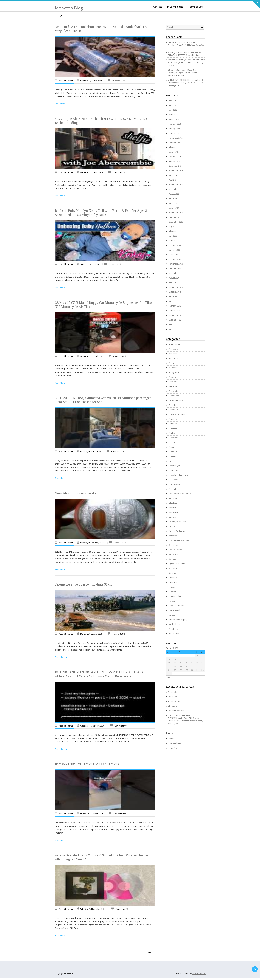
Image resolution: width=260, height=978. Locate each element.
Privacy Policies (175, 6)
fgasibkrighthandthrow (179, 475)
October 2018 (175, 292)
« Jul (168, 677)
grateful (172, 489)
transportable (175, 596)
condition (173, 423)
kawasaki (173, 507)
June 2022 (173, 236)
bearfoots (173, 381)
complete (173, 419)
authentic (173, 367)
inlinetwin (173, 503)
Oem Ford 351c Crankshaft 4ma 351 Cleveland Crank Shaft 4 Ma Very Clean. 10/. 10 (186, 45)
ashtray (172, 363)
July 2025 (172, 147)
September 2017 (176, 320)
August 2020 (174, 278)
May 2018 (173, 301)
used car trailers (176, 605)
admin (70, 80)
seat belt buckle (175, 549)
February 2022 (175, 245)
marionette (173, 512)
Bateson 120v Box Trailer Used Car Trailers (87, 764)
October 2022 (175, 217)
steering (172, 573)
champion (173, 409)
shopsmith (173, 554)
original (172, 526)
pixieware (173, 535)
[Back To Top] (255, 969)
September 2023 (176, 189)
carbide (172, 405)
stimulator (173, 577)
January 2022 (174, 250)
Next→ (151, 951)
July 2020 (172, 282)
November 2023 (176, 184)
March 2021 (174, 254)
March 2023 (174, 208)
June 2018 (173, 296)
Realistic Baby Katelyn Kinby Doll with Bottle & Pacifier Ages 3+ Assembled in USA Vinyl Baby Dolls (186, 63)
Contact (157, 6)
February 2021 (175, 259)
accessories (174, 349)
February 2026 (175, 124)
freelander (173, 479)
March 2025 (174, 152)
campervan (174, 395)
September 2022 (176, 222)
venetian (172, 615)
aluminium (173, 358)
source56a (172, 696)
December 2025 (176, 133)
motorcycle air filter (177, 521)
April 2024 (173, 180)
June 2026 (173, 105)
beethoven (173, 386)
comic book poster (177, 414)
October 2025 (175, 142)
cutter (171, 447)
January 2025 (174, 161)
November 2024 (176, 170)
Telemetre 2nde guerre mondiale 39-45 (83, 584)
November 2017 (176, 315)
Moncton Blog (69, 7)
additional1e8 (174, 701)
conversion (174, 428)
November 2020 (176, 264)
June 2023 (173, 198)
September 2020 (176, 273)
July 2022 (172, 231)
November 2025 (176, 138)
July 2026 (172, 100)
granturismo (174, 484)
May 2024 (173, 175)
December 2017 (176, 310)
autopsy (172, 377)
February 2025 (175, 156)
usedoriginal (174, 610)
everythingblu (174, 465)
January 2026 (174, 128)
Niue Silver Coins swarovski (75, 493)
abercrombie (174, 344)
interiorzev (172, 706)
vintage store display (178, 619)
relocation (173, 545)
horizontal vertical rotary (180, 493)
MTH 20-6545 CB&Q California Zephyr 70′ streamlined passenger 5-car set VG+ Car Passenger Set (185, 83)
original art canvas (177, 531)
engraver (172, 461)
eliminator (173, 456)
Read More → (61, 103)
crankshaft (173, 437)
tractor (172, 587)
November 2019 (176, 287)
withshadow (174, 633)
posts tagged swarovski (179, 540)
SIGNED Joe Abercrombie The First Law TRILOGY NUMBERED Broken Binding (184, 53)
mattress (172, 517)
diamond (173, 451)
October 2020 (175, 268)
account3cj (172, 692)
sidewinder (173, 559)
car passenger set (176, 400)
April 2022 (173, 240)
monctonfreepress (176, 710)
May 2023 (173, 203)
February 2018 (175, 306)
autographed (174, 372)
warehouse (174, 629)
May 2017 (173, 329)
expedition (173, 470)
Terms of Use (195, 6)
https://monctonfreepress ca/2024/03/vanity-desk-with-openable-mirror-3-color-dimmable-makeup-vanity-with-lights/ (185, 719)
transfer (172, 591)
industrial (173, 498)
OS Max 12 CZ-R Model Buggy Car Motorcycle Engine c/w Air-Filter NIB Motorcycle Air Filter (183, 73)
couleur (172, 433)
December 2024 (176, 166)
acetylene (173, 353)
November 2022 (176, 212)
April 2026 (173, 114)
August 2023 (174, 194)
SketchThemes (199, 973)
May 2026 (173, 110)
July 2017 (172, 324)
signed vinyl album (177, 563)
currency (172, 442)
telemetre (173, 582)
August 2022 (174, 226)
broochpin (173, 391)
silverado (173, 568)
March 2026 (174, 119)
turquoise (173, 601)
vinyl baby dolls (175, 624)
